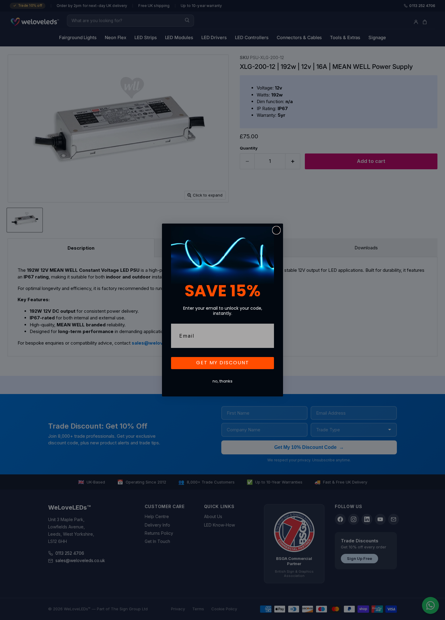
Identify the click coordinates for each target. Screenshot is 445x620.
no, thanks (222, 381)
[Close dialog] (276, 230)
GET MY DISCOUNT (222, 363)
